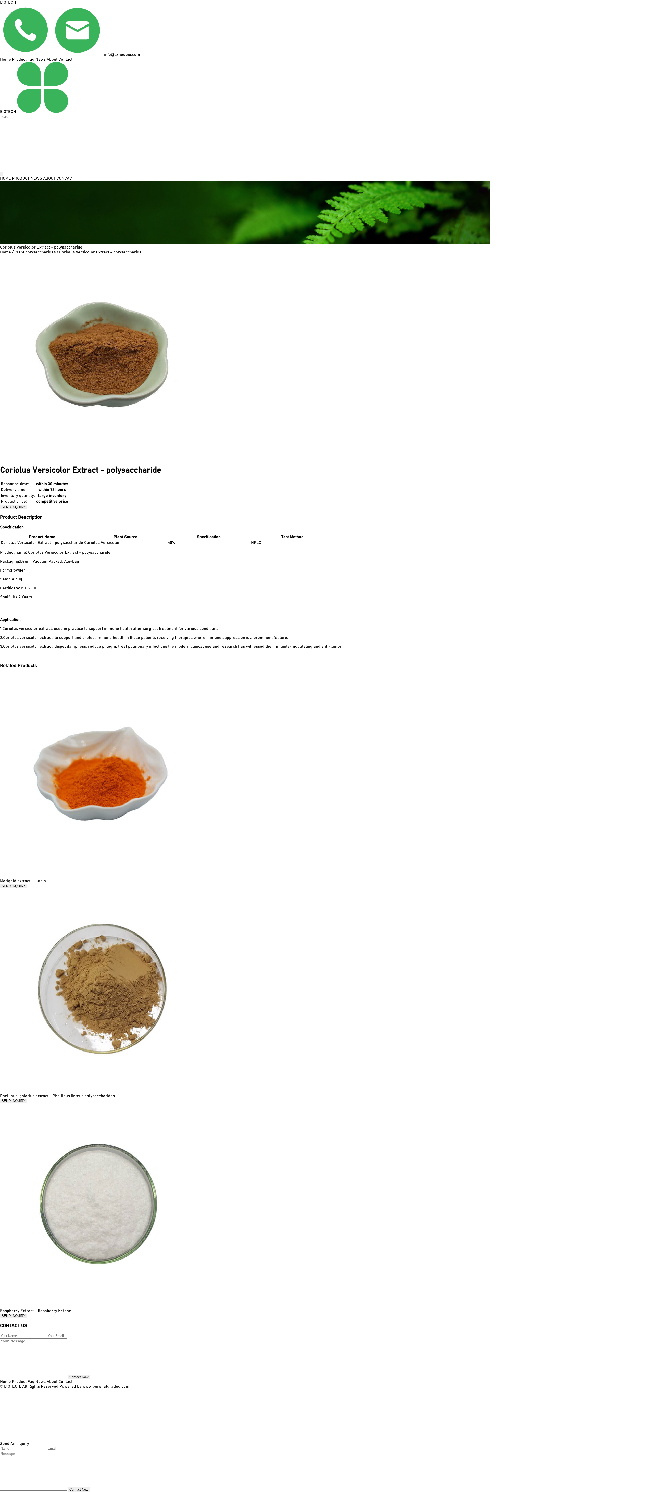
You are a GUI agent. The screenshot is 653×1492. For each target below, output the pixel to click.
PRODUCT (21, 178)
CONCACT (65, 178)
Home (5, 59)
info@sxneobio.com (121, 55)
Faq (31, 59)
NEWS (36, 178)
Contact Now (78, 1377)
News (40, 59)
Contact (65, 59)
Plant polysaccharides (35, 252)
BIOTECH (8, 2)
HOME (5, 178)
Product (19, 59)
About (52, 59)
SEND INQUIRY (14, 507)
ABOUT (49, 178)
